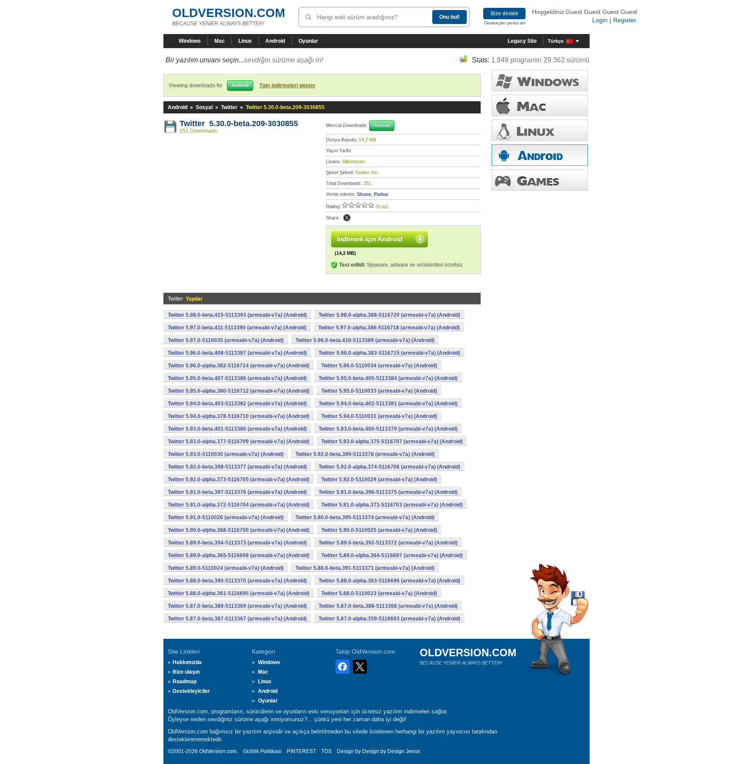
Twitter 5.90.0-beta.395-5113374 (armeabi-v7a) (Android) (364, 517)
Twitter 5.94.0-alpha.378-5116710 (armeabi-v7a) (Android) (238, 416)
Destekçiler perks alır (505, 23)
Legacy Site (522, 41)
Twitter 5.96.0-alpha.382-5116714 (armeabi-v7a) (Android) (238, 366)
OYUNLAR (540, 180)
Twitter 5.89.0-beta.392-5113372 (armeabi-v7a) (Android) (388, 543)
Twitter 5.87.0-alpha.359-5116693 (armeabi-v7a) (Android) (389, 619)
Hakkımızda (187, 662)
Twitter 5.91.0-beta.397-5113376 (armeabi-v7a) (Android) (237, 492)
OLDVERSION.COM (228, 13)
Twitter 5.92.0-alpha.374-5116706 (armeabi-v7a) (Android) (389, 467)
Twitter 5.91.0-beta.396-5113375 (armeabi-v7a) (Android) (388, 492)
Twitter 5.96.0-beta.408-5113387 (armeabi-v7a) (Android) (237, 353)
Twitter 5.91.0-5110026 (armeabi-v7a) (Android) (226, 517)
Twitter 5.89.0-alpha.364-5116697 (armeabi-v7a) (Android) (392, 555)
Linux (245, 41)
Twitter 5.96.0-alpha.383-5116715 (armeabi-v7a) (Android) (389, 353)
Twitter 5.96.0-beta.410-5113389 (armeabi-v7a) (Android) (364, 340)
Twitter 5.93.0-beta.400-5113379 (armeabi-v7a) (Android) (388, 429)
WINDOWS (540, 80)
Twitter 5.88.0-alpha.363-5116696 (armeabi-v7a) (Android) (389, 581)
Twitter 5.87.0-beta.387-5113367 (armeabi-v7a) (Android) (237, 619)
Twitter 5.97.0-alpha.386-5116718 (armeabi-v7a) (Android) (389, 328)
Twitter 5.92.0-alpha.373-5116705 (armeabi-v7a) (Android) (238, 479)
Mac (219, 41)
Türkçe (555, 41)
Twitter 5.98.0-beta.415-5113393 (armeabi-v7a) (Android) (237, 315)
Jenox (413, 751)
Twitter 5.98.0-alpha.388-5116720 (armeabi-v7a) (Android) (389, 315)
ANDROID (540, 155)
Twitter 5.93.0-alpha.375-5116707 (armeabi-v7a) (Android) (392, 442)
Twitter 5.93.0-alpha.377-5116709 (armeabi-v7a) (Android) (238, 442)
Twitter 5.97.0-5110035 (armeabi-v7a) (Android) (226, 340)
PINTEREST (301, 751)
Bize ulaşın (186, 672)
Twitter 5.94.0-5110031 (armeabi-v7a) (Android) (379, 416)
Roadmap (185, 681)
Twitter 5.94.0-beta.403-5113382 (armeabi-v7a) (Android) (237, 404)
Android (275, 41)
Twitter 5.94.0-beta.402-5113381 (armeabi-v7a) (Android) (388, 404)
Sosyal (204, 107)
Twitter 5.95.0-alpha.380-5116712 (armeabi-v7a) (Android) (238, 391)
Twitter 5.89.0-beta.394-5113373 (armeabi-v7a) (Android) (237, 543)
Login (599, 20)
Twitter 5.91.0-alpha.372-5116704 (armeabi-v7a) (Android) (238, 505)
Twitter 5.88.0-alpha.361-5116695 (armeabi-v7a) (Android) (238, 593)
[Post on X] (346, 217)
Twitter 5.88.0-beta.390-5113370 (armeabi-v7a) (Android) (237, 581)
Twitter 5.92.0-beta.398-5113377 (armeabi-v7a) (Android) (237, 467)
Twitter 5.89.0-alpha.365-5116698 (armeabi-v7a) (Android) (238, 555)
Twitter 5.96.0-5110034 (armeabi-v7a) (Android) (379, 366)
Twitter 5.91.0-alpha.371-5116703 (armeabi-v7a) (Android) (392, 505)
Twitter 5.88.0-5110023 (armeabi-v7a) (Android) (379, 593)
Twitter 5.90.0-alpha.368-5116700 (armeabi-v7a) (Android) (238, 530)
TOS (326, 751)
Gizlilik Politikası (262, 751)
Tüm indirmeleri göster (287, 85)
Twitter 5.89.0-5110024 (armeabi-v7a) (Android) (226, 568)
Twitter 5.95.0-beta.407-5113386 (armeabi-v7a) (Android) (237, 378)
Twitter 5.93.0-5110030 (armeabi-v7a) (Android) (226, 454)
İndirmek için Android (369, 239)
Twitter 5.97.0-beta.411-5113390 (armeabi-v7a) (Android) (237, 328)
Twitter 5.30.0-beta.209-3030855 (239, 123)
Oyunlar (308, 41)
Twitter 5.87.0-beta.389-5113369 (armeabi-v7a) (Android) (237, 606)
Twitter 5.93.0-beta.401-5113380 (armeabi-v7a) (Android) (237, 429)
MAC (540, 105)
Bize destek (504, 13)
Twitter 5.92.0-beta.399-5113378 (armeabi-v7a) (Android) (364, 454)
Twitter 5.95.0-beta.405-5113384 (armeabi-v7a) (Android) (388, 378)
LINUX (540, 130)
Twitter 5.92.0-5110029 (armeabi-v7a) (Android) (379, 479)
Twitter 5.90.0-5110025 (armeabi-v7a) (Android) (379, 530)
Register (624, 20)
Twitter (229, 107)
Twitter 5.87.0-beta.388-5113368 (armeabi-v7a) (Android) (388, 606)
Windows (190, 41)
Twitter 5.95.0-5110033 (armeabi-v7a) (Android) (379, 391)
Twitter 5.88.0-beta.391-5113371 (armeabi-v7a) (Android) (364, 568)
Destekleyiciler (191, 691)
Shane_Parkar (372, 194)
